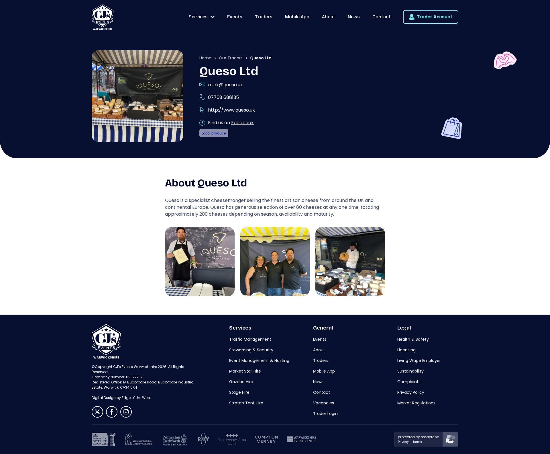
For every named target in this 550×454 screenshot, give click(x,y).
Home (205, 58)
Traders (263, 17)
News (354, 17)
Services (198, 17)
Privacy (403, 442)
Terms (417, 442)
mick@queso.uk (225, 84)
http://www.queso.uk (231, 110)
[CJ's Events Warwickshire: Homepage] (102, 17)
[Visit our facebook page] (111, 412)
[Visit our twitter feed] (97, 412)
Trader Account (435, 17)
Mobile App (297, 17)
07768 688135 (223, 97)
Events (234, 17)
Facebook (242, 122)
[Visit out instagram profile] (126, 412)
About (328, 17)
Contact (381, 17)
